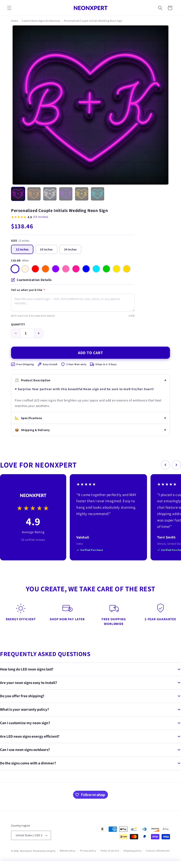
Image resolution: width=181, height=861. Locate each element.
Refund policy (67, 850)
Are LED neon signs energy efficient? (29, 736)
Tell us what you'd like (28, 290)
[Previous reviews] (165, 465)
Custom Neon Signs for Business (41, 20)
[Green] (106, 269)
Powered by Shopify (44, 850)
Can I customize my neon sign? (25, 722)
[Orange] (45, 269)
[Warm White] (25, 269)
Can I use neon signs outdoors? (25, 749)
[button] (9, 8)
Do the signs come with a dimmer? (28, 763)
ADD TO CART (90, 352)
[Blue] (86, 269)
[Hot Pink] (76, 269)
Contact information (158, 850)
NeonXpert (26, 850)
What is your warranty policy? (24, 709)
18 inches (46, 249)
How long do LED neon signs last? (26, 669)
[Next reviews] (176, 465)
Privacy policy (88, 850)
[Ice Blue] (96, 269)
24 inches (70, 249)
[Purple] (56, 269)
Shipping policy (132, 850)
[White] (15, 269)
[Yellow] (117, 269)
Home (14, 20)
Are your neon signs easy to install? (28, 682)
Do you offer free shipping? (22, 695)
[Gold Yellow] (127, 269)
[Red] (35, 269)
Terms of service (109, 850)
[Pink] (66, 269)
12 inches (22, 249)
